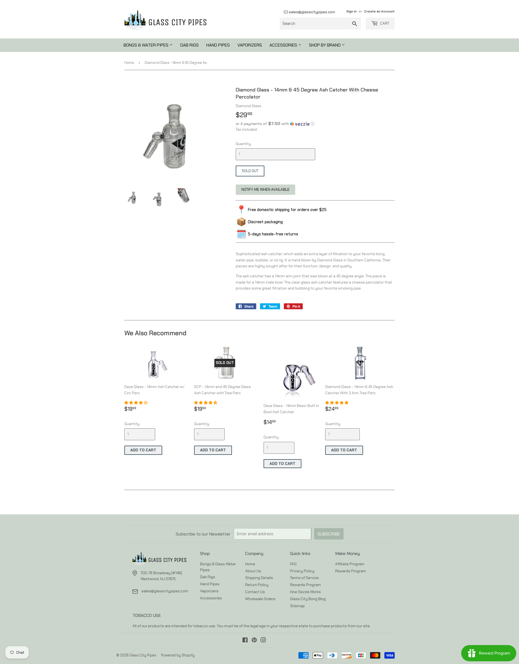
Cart (384, 23)
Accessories (284, 45)
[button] (315, 123)
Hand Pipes (218, 45)
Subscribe (329, 534)
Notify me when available (265, 189)
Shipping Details (259, 577)
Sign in (351, 11)
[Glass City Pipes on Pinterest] (254, 640)
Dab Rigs (189, 45)
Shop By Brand (325, 45)
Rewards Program (305, 584)
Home (129, 62)
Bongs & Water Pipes (146, 45)
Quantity (243, 143)
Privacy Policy (302, 570)
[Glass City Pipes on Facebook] (245, 640)
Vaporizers (249, 45)
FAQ (293, 563)
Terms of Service (304, 577)
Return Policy (256, 584)
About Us (253, 570)
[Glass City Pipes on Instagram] (263, 640)
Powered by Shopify (178, 655)
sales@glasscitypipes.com (311, 11)
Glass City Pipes (142, 655)
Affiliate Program (349, 563)
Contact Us (255, 591)
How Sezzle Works (305, 591)
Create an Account (379, 11)
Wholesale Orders (260, 598)
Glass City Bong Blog (308, 598)
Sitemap (297, 605)
